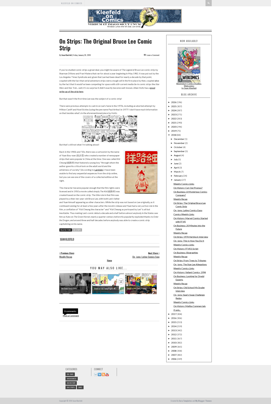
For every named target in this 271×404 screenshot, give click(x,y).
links (80, 387)
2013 (174, 330)
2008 (174, 350)
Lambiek (98, 169)
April (176, 167)
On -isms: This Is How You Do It (188, 240)
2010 (174, 342)
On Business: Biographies (185, 252)
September (179, 151)
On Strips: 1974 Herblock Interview (190, 236)
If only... (177, 310)
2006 (174, 359)
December (179, 139)
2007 (174, 354)
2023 (174, 114)
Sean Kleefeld (67, 55)
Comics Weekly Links (183, 214)
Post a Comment (71, 315)
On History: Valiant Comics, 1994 (189, 272)
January (178, 179)
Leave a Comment (153, 55)
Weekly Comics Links (183, 183)
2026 (174, 102)
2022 (174, 118)
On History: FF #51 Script (185, 248)
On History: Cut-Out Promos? (188, 187)
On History (71, 383)
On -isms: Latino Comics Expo (187, 210)
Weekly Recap (180, 199)
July (176, 159)
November (179, 143)
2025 (174, 106)
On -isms (70, 374)
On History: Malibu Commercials (189, 306)
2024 (174, 110)
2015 (174, 322)
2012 (174, 334)
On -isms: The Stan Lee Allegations (190, 264)
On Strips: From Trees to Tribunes (189, 260)
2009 (174, 346)
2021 (174, 122)
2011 (174, 338)
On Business (71, 378)
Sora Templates (185, 400)
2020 (174, 126)
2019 (174, 130)
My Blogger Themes (203, 400)
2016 (174, 318)
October (178, 147)
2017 (174, 314)
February (178, 175)
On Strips (77, 230)
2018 (174, 134)
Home (109, 260)
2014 (174, 326)
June (176, 163)
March (177, 171)
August (177, 155)
